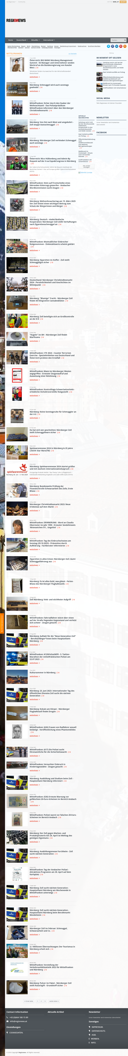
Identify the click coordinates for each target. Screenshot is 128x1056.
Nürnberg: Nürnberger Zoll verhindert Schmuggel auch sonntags (53, 141)
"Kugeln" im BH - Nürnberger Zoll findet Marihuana (48, 335)
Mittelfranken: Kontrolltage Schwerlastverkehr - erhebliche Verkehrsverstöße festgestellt (52, 390)
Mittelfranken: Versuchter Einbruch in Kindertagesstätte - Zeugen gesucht (47, 765)
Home (10, 40)
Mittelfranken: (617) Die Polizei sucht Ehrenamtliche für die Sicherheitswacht (48, 750)
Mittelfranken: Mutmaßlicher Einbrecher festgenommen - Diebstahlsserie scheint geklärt (52, 242)
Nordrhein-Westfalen (94, 46)
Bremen (43, 46)
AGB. (94, 1034)
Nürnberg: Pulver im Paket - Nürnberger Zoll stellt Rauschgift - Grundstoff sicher (51, 984)
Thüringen (57, 47)
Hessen (56, 46)
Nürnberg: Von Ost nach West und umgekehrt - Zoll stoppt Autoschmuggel (51, 123)
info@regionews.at (18, 1021)
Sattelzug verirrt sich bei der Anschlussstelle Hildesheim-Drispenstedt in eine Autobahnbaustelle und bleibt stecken (86, 126)
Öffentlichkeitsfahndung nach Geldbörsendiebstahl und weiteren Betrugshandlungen (86, 142)
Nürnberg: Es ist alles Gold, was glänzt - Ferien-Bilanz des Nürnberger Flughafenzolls (51, 582)
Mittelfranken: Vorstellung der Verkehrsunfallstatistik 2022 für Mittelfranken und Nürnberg (51, 967)
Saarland (20, 47)
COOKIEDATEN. (16, 1032)
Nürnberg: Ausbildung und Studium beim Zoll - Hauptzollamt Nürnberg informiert (51, 779)
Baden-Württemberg (14, 46)
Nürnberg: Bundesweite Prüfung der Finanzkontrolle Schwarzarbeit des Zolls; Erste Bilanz (51, 488)
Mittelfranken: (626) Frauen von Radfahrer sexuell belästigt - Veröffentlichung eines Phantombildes (53, 728)
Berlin (28, 46)
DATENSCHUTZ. (99, 1031)
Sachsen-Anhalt (35, 47)
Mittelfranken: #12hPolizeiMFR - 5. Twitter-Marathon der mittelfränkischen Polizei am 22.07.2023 (50, 656)
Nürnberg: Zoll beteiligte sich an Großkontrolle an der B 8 (52, 317)
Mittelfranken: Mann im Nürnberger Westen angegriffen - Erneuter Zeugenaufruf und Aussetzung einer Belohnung (50, 373)
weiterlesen (34, 77)
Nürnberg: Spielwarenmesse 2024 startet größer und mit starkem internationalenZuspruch (52, 467)
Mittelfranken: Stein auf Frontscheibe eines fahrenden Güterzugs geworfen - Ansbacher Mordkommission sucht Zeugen (50, 185)
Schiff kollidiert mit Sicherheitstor (85, 160)
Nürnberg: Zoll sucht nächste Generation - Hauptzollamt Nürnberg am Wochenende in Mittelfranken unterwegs (50, 890)
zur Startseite (72, 53)
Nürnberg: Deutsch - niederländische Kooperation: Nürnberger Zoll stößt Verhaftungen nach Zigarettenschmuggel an (53, 222)
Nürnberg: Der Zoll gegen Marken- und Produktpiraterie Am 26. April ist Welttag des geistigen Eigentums (51, 835)
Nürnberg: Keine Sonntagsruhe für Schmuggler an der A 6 (53, 412)
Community (21, 2)
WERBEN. (95, 1038)
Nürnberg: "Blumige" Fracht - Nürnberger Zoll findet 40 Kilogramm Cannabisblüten (51, 299)
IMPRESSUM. (97, 1027)
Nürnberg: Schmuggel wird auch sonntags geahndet (49, 86)
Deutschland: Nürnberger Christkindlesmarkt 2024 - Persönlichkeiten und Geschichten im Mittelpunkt (51, 282)
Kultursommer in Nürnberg (43, 672)
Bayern (23, 46)
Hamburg (50, 46)
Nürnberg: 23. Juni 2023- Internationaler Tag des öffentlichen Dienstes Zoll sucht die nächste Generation (52, 693)
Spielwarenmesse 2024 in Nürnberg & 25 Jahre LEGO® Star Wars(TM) (51, 449)
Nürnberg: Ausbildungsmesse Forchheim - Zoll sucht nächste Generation (51, 852)
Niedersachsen (82, 46)
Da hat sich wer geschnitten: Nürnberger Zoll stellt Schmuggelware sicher (51, 431)
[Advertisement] (89, 20)
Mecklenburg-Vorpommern (68, 46)
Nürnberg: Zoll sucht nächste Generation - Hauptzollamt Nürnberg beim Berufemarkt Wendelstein (50, 912)
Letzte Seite (53, 1001)
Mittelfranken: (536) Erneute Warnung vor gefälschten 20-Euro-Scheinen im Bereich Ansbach (53, 797)
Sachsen (27, 47)
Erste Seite (29, 1001)
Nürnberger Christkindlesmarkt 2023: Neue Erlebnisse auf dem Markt (50, 505)
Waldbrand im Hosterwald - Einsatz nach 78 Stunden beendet (85, 153)
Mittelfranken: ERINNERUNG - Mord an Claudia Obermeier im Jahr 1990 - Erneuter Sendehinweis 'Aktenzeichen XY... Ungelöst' (52, 525)
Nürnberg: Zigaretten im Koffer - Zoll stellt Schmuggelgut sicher (50, 261)
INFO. (93, 1042)
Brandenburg (36, 46)
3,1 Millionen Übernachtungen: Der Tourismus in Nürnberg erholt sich (52, 947)
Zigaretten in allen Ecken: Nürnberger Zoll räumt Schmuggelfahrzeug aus (53, 560)
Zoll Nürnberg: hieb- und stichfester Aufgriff (50, 599)
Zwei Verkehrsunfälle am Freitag (85, 135)
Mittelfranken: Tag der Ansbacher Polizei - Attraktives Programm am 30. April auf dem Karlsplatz (50, 872)
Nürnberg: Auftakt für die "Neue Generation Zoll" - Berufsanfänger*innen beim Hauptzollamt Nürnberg (53, 638)
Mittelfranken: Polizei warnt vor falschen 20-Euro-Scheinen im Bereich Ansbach (53, 816)
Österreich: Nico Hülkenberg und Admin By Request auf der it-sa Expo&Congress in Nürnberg (53, 159)
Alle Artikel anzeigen (86, 166)
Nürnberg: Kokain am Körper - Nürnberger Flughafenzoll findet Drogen (50, 710)
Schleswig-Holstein (47, 47)
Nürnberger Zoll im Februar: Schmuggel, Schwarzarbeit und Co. (49, 929)
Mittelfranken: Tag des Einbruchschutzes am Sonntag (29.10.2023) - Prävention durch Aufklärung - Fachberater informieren (50, 543)
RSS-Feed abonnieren (2, 622)
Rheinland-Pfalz (12, 47)
